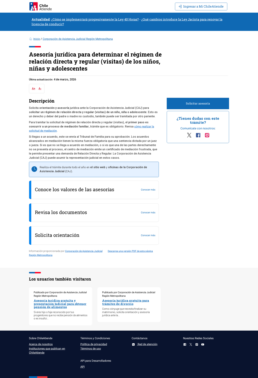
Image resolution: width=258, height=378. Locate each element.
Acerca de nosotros (41, 344)
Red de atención (147, 344)
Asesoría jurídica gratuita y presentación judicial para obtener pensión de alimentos (60, 303)
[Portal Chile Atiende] (40, 6)
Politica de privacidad (93, 344)
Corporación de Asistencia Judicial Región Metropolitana (78, 39)
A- (40, 88)
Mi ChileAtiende (203, 6)
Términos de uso (90, 348)
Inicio (36, 39)
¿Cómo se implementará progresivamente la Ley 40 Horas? (95, 19)
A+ (33, 88)
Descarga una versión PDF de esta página (130, 251)
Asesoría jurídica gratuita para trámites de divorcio (125, 302)
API (82, 366)
